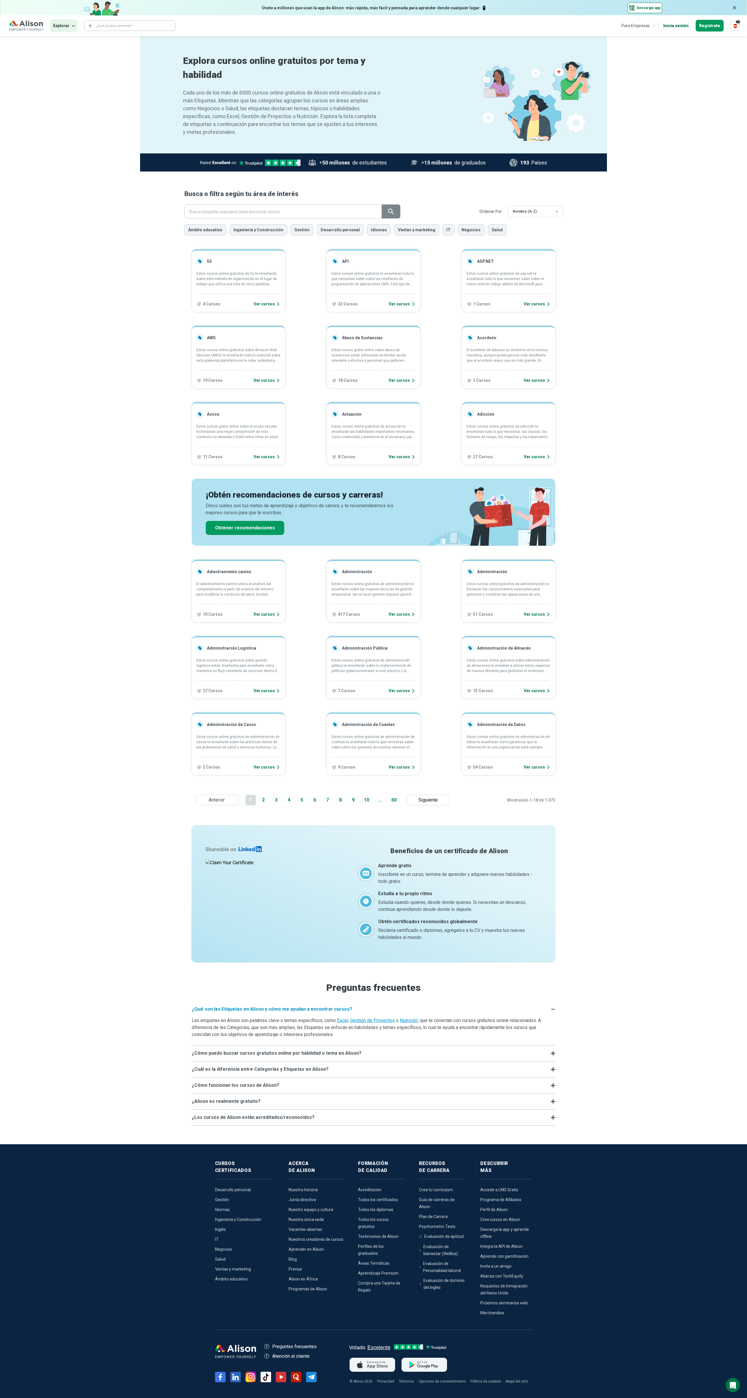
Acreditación (369, 1189)
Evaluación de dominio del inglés (444, 1284)
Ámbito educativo (205, 230)
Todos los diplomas (375, 1209)
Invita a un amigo (496, 1266)
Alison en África (303, 1279)
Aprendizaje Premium (378, 1273)
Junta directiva (302, 1199)
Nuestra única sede (306, 1219)
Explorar (61, 25)
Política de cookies (485, 1381)
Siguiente (429, 800)
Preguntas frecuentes (294, 1346)
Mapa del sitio (517, 1381)
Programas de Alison (308, 1289)
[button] (374, 1009)
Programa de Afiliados (500, 1199)
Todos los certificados (378, 1199)
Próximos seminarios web (504, 1303)
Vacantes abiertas (305, 1229)
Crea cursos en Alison (500, 1219)
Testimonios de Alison (378, 1236)
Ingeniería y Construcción (258, 230)
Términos (406, 1381)
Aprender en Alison (306, 1249)
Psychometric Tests (437, 1226)
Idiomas (379, 230)
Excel (342, 1020)
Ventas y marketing (416, 230)
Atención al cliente (291, 1356)
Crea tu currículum (436, 1189)
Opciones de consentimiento (442, 1381)
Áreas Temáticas (374, 1263)
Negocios (471, 230)
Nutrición (409, 1020)
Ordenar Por (490, 211)
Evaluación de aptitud (444, 1236)
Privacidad (385, 1381)
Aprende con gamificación (504, 1256)
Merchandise (492, 1312)
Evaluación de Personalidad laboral (442, 1267)
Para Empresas (636, 25)
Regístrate (709, 25)
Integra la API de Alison (501, 1246)
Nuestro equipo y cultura (311, 1209)
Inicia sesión (676, 25)
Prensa (295, 1269)
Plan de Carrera (433, 1216)
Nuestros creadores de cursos (316, 1239)
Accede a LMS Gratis (499, 1189)
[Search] (89, 25)
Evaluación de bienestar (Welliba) (440, 1250)
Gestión (302, 230)
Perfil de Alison (494, 1209)
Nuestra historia (303, 1189)
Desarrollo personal (340, 230)
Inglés (220, 1229)
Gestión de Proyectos (372, 1020)
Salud (497, 230)
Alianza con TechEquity (501, 1276)
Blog (293, 1259)
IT (448, 230)
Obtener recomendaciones (245, 528)
